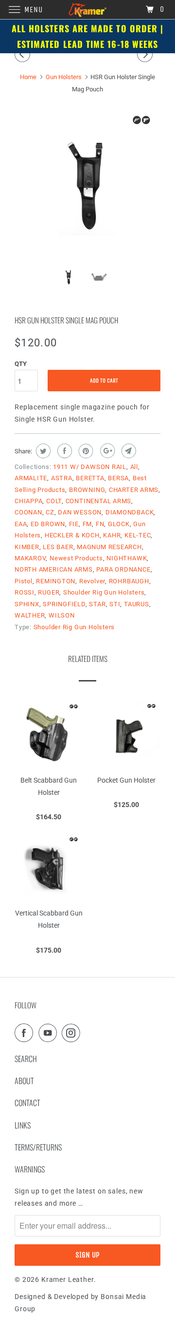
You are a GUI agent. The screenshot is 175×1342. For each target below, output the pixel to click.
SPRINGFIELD (64, 604)
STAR (97, 604)
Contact (27, 1102)
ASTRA (61, 478)
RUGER (48, 592)
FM (87, 524)
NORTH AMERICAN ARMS (54, 569)
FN (100, 524)
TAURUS (136, 604)
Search (26, 1059)
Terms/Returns (38, 1147)
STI (114, 604)
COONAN (28, 512)
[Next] (146, 54)
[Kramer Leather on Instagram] (73, 1032)
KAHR (112, 535)
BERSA (118, 478)
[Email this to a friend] (127, 451)
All (134, 466)
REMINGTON (55, 581)
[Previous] (24, 54)
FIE (74, 524)
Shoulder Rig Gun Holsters (104, 592)
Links (23, 1125)
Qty (21, 363)
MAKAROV (30, 558)
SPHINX (27, 604)
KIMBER (27, 547)
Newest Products (76, 558)
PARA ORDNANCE (123, 569)
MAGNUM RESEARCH (109, 547)
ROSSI (25, 592)
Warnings (30, 1169)
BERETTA (90, 478)
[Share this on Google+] (106, 451)
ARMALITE (31, 478)
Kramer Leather (67, 1279)
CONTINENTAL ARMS (98, 501)
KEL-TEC (137, 535)
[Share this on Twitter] (42, 451)
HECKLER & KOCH (72, 535)
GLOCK (119, 524)
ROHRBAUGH (129, 581)
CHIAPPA (28, 501)
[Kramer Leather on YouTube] (49, 1032)
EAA (21, 524)
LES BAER (58, 547)
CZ (50, 512)
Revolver (92, 581)
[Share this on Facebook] (63, 451)
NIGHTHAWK (126, 558)
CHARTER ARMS (133, 489)
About (24, 1080)
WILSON (62, 615)
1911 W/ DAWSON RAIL (89, 466)
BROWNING (87, 489)
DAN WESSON (80, 512)
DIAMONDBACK (129, 512)
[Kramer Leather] (87, 9)
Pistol (24, 581)
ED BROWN (48, 524)
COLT (54, 501)
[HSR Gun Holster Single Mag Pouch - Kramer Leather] (87, 184)
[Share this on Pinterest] (84, 451)
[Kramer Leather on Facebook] (26, 1032)
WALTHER (30, 615)
